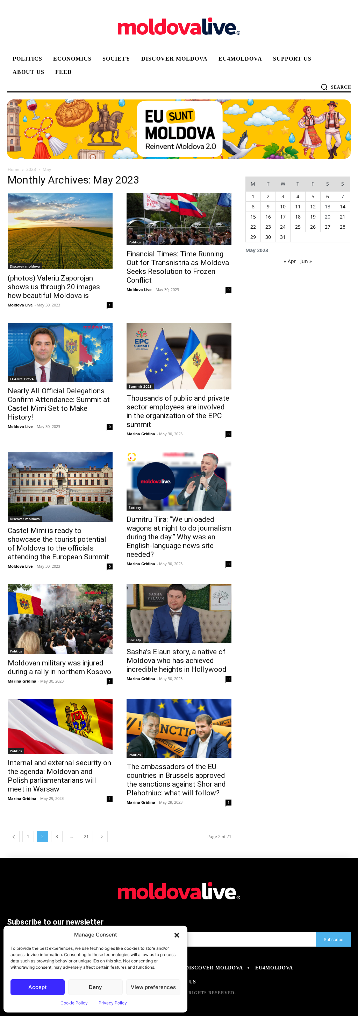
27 (327, 226)
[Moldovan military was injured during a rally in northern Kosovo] (60, 619)
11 (298, 206)
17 (283, 216)
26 (313, 226)
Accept (37, 987)
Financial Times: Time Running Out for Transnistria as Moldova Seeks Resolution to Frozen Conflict (178, 267)
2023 (31, 169)
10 (283, 206)
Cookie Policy (74, 1002)
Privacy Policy (113, 1002)
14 (342, 206)
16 (268, 216)
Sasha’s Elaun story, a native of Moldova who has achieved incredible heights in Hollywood (177, 660)
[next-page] (102, 836)
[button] (176, 934)
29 (253, 237)
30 (268, 237)
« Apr (290, 261)
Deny (95, 987)
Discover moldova (25, 266)
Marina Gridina (141, 433)
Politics (135, 242)
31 (283, 237)
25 (298, 226)
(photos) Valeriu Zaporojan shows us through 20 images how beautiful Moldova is (54, 287)
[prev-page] (14, 836)
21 (86, 836)
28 (342, 226)
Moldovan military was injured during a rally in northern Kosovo (59, 667)
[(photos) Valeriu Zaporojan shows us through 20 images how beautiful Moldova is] (60, 231)
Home (14, 169)
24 (283, 226)
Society (135, 507)
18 (298, 216)
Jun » (306, 261)
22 (253, 226)
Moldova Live (20, 304)
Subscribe (333, 939)
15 (253, 216)
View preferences (153, 987)
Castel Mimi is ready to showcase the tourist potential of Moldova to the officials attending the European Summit (58, 543)
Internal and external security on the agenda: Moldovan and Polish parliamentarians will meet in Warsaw (59, 776)
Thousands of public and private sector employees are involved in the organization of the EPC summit (178, 411)
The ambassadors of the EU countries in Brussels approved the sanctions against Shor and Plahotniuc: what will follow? (176, 779)
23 (268, 226)
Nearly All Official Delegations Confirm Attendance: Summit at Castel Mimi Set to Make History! (59, 404)
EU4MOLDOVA (22, 378)
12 (313, 206)
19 (313, 216)
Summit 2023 (140, 386)
